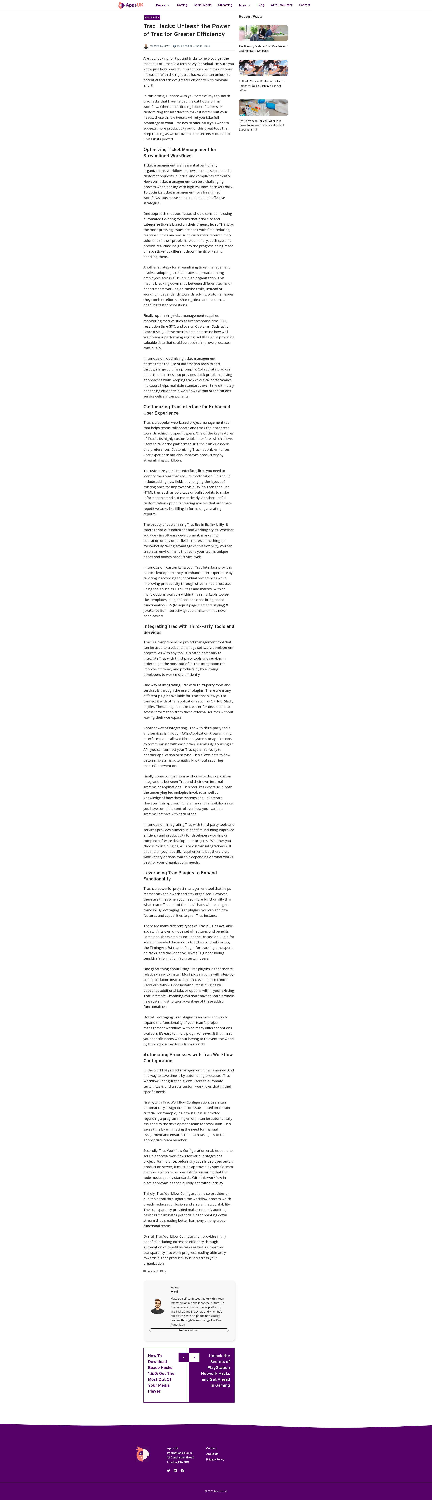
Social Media (202, 5)
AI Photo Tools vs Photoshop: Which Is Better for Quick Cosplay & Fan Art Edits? (262, 86)
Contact (304, 5)
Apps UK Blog (152, 17)
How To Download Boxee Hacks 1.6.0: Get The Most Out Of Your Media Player (161, 1373)
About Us (212, 1454)
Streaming (225, 5)
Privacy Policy (215, 1460)
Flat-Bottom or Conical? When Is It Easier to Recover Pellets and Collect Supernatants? (261, 126)
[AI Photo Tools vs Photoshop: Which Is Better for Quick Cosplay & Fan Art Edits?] (263, 73)
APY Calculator (281, 5)
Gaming (182, 5)
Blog (261, 5)
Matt (167, 46)
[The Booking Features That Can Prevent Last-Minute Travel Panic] (263, 38)
